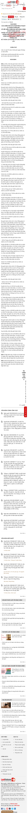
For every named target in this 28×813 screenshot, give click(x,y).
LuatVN (23, 405)
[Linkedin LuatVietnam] (15, 809)
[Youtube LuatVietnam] (7, 809)
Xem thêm (22, 533)
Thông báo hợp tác (7, 774)
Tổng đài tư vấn (18, 752)
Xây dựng (6, 581)
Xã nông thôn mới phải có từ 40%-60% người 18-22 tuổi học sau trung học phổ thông (18, 704)
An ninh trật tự (7, 571)
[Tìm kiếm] (24, 8)
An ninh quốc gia (14, 571)
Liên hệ (4, 748)
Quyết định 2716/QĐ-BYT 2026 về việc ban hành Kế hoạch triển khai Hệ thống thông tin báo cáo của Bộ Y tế (14, 556)
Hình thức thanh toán (7, 761)
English (20, 4)
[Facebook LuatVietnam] (2, 809)
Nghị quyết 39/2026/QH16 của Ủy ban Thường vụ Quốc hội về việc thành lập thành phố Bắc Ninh (14, 415)
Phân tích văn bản (19, 742)
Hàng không (11, 581)
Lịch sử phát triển (6, 742)
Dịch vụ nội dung (18, 750)
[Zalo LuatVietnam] (4, 809)
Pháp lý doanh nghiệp (20, 744)
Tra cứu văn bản (18, 739)
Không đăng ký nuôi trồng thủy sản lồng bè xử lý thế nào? (18, 671)
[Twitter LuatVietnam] (12, 809)
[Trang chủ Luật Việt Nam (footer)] (13, 780)
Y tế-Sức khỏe (7, 550)
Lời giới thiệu (5, 739)
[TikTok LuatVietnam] (10, 809)
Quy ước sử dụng (6, 764)
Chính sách (13, 592)
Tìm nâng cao (22, 11)
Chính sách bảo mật (7, 767)
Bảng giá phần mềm (7, 759)
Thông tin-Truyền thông (16, 560)
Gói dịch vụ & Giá (14, 4)
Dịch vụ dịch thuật (19, 747)
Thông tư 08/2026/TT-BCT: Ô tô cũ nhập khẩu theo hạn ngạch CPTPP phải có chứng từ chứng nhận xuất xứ (14, 727)
